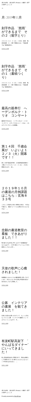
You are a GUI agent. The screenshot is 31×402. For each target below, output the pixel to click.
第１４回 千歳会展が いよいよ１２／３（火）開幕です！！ (14, 152)
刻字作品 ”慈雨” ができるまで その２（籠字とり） (14, 31)
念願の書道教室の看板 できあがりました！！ (14, 233)
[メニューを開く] (2, 8)
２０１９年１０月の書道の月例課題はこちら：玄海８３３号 (14, 193)
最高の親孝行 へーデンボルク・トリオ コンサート (14, 111)
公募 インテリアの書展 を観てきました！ (14, 306)
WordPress (17, 396)
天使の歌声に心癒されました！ (14, 270)
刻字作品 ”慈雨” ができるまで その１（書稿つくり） (14, 71)
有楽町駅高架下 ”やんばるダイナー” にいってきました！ (15, 346)
